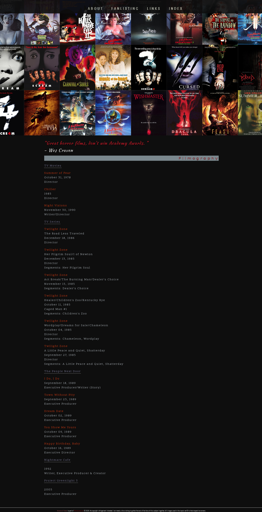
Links (154, 8)
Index (176, 8)
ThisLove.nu (79, 510)
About (95, 8)
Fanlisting (125, 8)
